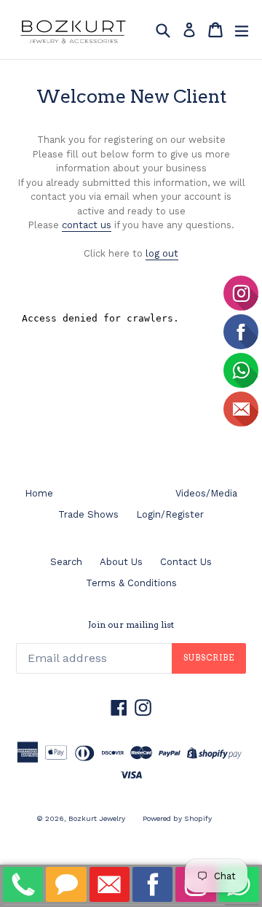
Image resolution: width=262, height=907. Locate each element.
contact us (86, 224)
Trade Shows (88, 514)
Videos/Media (206, 493)
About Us (121, 561)
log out (162, 253)
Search (66, 561)
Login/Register (170, 514)
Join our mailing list (131, 625)
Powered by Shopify (177, 818)
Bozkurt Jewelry (96, 818)
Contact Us (186, 561)
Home (39, 493)
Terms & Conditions (131, 582)
